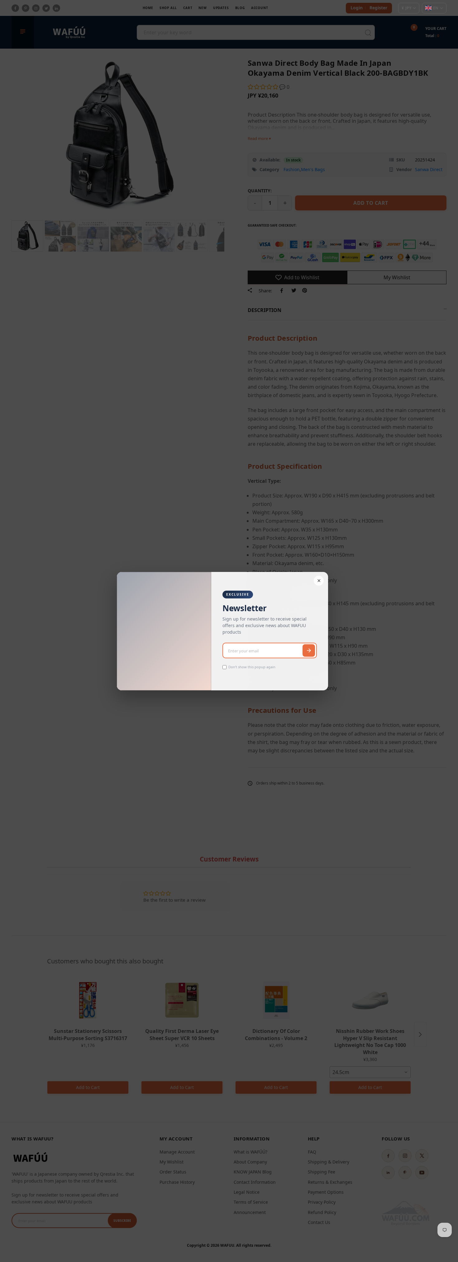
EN (435, 8)
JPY (406, 8)
